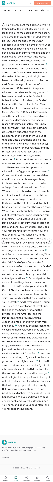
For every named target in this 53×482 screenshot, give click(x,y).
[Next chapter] (49, 241)
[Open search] (31, 3)
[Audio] (42, 10)
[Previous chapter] (3, 241)
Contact (5, 457)
